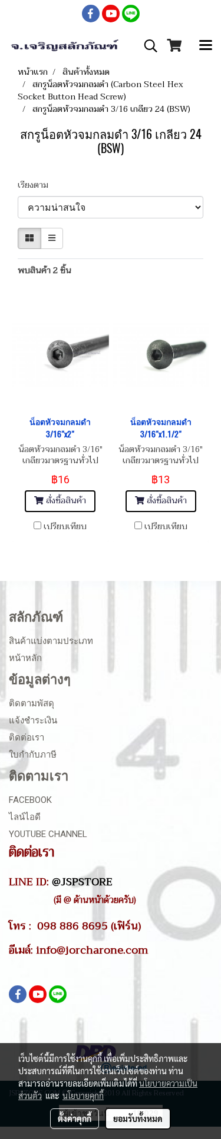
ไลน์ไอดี (25, 817)
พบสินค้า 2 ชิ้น (44, 270)
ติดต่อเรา (26, 737)
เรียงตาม (36, 185)
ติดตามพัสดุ (31, 703)
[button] (147, 45)
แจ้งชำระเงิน (33, 720)
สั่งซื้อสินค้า (65, 500)
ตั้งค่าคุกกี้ (74, 1118)
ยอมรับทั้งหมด (138, 1118)
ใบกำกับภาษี (33, 754)
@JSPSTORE (82, 881)
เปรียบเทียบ (65, 527)
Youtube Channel (48, 834)
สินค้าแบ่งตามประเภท (51, 641)
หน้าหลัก (25, 658)
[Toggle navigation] (206, 46)
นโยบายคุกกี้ (83, 1095)
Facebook (30, 800)
